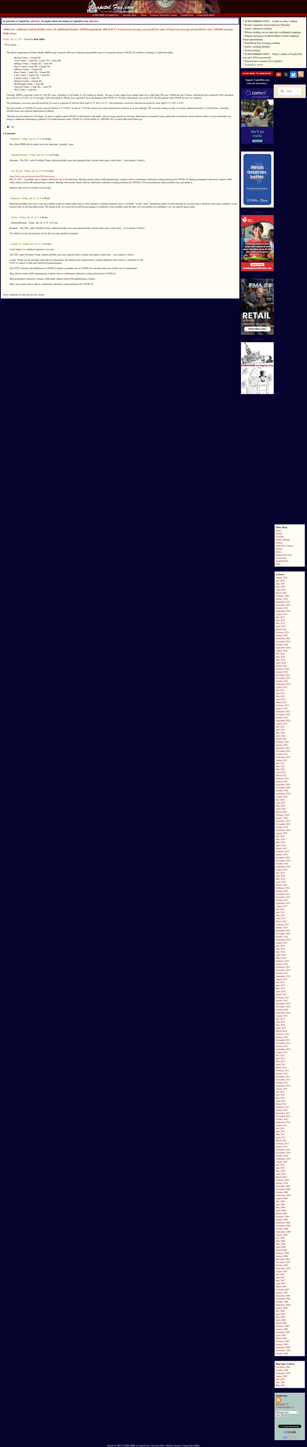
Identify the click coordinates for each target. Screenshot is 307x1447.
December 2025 (283, 601)
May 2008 (280, 1243)
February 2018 (282, 887)
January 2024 (282, 671)
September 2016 (283, 939)
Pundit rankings (283, 539)
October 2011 (282, 1119)
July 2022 (280, 726)
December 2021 (283, 747)
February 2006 (282, 1326)
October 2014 (282, 1009)
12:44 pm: (47, 138)
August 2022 (281, 723)
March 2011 (281, 1140)
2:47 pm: (47, 243)
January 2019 (282, 854)
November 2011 (283, 1116)
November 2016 (283, 933)
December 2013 (283, 1040)
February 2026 (282, 595)
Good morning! (252, 50)
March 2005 (281, 1338)
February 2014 (282, 1033)
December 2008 (283, 1222)
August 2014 (281, 1015)
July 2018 (280, 872)
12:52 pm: (54, 154)
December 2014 (283, 1003)
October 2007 (282, 1265)
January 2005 (282, 1344)
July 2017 (280, 909)
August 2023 (281, 687)
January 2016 (282, 963)
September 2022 (283, 720)
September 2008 (283, 1231)
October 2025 (282, 607)
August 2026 (281, 577)
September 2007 (283, 1268)
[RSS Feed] (300, 76)
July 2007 (280, 1274)
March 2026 (281, 592)
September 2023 (283, 684)
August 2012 (281, 1088)
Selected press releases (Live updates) (264, 61)
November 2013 (283, 1043)
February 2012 (282, 1106)
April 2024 (281, 662)
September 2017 (283, 903)
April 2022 (281, 735)
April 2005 (281, 1335)
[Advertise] (257, 75)
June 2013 (280, 1058)
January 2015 (282, 1000)
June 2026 (280, 583)
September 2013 (283, 1049)
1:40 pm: (44, 217)
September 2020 (283, 793)
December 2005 (283, 1332)
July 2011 (280, 1128)
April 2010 (281, 1173)
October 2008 (282, 1228)
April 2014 (281, 1027)
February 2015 (282, 997)
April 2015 (281, 991)
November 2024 (283, 641)
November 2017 (283, 897)
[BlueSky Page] (293, 76)
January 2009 (282, 1219)
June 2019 (280, 839)
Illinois (279, 533)
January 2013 (282, 1073)
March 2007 (281, 1286)
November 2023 (283, 677)
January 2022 (282, 744)
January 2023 (282, 708)
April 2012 (281, 1100)
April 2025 (281, 626)
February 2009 (282, 1216)
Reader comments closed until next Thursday (267, 24)
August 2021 (281, 760)
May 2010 (280, 1170)
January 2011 (282, 1146)
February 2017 (282, 924)
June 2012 (280, 1094)
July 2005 (280, 1379)
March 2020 (281, 811)
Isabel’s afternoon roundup (258, 28)
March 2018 (281, 884)
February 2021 (282, 778)
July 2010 (280, 1164)
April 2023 (281, 699)
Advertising (281, 557)
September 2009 (283, 1195)
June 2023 (280, 693)
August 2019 (281, 833)
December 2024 (283, 638)
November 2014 (283, 1006)
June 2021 (280, 766)
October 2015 (282, 973)
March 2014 (281, 1030)
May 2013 (280, 1061)
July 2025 (280, 617)
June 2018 (280, 875)
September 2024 (283, 647)
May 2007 (280, 1280)
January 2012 (282, 1110)
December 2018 (283, 857)
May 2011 (280, 1134)
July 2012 (280, 1091)
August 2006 (281, 1307)
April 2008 (281, 1246)
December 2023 (283, 674)
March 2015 (281, 994)
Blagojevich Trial (283, 554)
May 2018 (280, 878)
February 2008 (282, 1253)
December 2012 (283, 1076)
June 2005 (280, 1382)
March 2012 (281, 1103)
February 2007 (282, 1289)
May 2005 (280, 1385)
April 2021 (281, 772)
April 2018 (281, 881)
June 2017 (280, 912)
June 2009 (280, 1204)
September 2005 (283, 1373)
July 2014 (280, 1018)
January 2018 (282, 890)
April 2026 (281, 589)
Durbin (279, 548)
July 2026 (280, 580)
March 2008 (281, 1249)
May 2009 (280, 1207)
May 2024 (280, 659)
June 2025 (280, 620)
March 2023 (281, 702)
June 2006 (280, 1313)
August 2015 (281, 979)
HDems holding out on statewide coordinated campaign (273, 32)
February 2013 (282, 1070)
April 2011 (281, 1137)
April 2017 (281, 918)
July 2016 (280, 945)
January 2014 (282, 1036)
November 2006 (283, 1298)
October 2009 (282, 1192)
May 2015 (280, 988)
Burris (278, 551)
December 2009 (283, 1186)
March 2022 (281, 738)
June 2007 (280, 1277)
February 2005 (282, 1341)
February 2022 (282, 741)
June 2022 (280, 729)
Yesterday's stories (254, 64)
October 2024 (282, 644)
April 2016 (281, 954)
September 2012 (283, 1085)
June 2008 (280, 1240)
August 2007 (281, 1271)
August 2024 (281, 650)
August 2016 (281, 942)
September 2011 (283, 1122)
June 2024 (280, 656)
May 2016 (280, 951)
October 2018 (282, 863)
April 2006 (281, 1319)
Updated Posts (282, 560)
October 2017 (282, 900)
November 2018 (283, 860)
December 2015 (283, 967)
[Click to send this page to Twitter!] (13, 127)
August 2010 (281, 1161)
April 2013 (281, 1064)
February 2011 (282, 1143)
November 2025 (283, 604)
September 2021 (283, 757)
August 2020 (281, 796)
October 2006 (282, 1301)
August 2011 (281, 1125)
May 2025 (280, 623)
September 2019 (283, 830)
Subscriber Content (284, 545)
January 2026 (282, 598)
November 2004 (283, 1350)
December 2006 (283, 1295)
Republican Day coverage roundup (262, 43)
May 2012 (280, 1097)
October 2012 (282, 1082)
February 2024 (282, 668)
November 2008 (283, 1225)
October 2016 (282, 936)
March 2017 (281, 921)
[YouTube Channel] (278, 76)
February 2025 (282, 632)
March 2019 (281, 848)
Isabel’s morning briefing (257, 46)
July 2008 (280, 1237)
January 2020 (282, 817)
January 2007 (282, 1292)
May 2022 (280, 732)
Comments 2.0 (285, 1407)
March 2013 (281, 1067)
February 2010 (282, 1179)
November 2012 (283, 1079)
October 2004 (282, 1353)
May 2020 (280, 805)
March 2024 (281, 665)
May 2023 (280, 696)
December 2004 (283, 1347)
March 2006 (281, 1322)
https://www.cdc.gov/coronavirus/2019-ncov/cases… (33, 176)
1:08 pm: (46, 198)
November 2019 (283, 824)
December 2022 (283, 711)
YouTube (280, 536)
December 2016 (283, 930)
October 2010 (282, 1155)
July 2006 (280, 1310)
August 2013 (281, 1052)
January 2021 (282, 781)
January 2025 (282, 635)
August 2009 (281, 1198)
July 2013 (280, 1055)
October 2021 (282, 754)
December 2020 (283, 784)
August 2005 (281, 1376)
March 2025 (281, 629)
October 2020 (282, 790)
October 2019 (282, 827)
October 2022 (282, 717)
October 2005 (282, 1370)
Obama (279, 542)
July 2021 (280, 763)
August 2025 (281, 614)
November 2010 (283, 1152)
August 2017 (281, 906)
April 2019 (281, 845)
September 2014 (283, 1012)
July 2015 (280, 982)
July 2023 (280, 690)
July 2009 (280, 1201)
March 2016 (281, 957)
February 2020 (282, 814)
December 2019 (283, 820)
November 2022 (283, 714)
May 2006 (280, 1316)
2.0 (282, 1404)
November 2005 (283, 1367)
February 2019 (282, 851)
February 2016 (282, 960)
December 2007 (283, 1259)
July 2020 (280, 799)
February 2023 (282, 705)
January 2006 (282, 1329)
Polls (278, 563)
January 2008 (282, 1256)
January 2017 (282, 927)
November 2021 (283, 750)
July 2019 (280, 836)
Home (278, 530)
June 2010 (280, 1167)
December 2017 (283, 893)
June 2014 (280, 1021)
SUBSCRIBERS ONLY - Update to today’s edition (271, 21)
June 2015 (280, 985)
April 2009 (281, 1210)
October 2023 (282, 681)
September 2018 (283, 866)
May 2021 (280, 769)
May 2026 (280, 586)
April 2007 (281, 1283)
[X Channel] (286, 76)
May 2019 (280, 842)
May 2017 (280, 915)
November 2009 (283, 1189)
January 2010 (282, 1183)
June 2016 (280, 948)
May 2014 (280, 1024)
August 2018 (281, 869)
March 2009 (281, 1213)
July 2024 (280, 653)
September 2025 (283, 611)
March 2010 (281, 1176)
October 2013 (282, 1046)
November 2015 (283, 970)
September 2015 (283, 976)
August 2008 (281, 1234)
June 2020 (280, 802)
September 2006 (283, 1304)
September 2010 (283, 1158)
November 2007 (283, 1262)
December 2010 (283, 1149)
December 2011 (283, 1113)
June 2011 (280, 1131)
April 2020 (281, 808)
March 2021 (281, 775)
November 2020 (283, 787)
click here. (94, 21)
